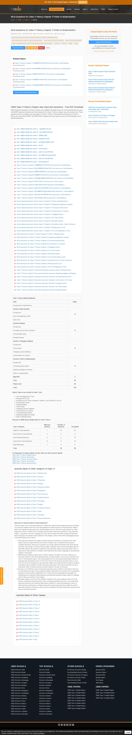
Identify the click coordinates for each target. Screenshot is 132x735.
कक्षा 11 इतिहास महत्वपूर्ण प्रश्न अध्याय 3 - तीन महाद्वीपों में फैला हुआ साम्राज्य (36, 155)
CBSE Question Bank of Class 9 (28, 608)
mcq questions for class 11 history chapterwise (27, 40)
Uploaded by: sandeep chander (97, 83)
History (64, 43)
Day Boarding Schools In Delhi (76, 683)
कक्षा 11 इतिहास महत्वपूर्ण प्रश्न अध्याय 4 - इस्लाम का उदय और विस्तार (34, 152)
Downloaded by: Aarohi (94, 111)
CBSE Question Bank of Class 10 (29, 604)
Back (48, 48)
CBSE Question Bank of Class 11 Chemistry (30, 480)
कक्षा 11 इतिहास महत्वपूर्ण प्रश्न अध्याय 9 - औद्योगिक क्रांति (31, 135)
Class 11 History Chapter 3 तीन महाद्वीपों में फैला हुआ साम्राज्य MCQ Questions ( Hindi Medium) (45, 191)
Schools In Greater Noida (47, 675)
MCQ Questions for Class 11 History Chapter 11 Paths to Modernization (34, 37)
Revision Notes (100, 675)
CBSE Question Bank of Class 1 (28, 636)
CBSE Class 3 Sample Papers (76, 695)
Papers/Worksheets (56, 9)
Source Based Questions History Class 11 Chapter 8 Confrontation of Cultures (42, 211)
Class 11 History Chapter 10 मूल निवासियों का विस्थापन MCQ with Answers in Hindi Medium (43, 68)
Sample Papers (100, 677)
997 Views (50, 34)
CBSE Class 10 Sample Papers (105, 693)
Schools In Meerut (45, 703)
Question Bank (100, 670)
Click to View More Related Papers (26, 92)
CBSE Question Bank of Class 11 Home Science (32, 494)
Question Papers (101, 672)
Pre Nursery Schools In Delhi (76, 677)
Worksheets (99, 683)
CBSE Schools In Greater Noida (21, 675)
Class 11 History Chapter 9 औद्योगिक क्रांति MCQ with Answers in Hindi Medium (40, 74)
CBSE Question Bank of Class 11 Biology (29, 483)
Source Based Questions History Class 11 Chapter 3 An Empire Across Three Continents (45, 224)
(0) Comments (39, 34)
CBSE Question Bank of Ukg (27, 639)
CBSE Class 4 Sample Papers (76, 698)
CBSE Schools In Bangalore (19, 690)
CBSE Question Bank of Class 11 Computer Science (33, 508)
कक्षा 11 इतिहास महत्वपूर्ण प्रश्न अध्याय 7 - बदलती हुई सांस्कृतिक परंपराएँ (35, 142)
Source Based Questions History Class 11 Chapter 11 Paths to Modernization (42, 201)
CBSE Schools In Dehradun (19, 714)
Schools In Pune (44, 688)
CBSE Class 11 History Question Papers (24, 459)
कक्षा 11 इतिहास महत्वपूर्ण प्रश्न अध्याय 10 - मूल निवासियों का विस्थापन (34, 132)
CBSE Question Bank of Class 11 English (29, 504)
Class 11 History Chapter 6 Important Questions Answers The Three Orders (41, 286)
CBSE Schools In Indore (18, 709)
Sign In (85, 9)
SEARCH (83, 2)
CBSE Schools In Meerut (18, 703)
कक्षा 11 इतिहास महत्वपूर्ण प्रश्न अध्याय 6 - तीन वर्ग (29, 145)
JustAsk (68, 9)
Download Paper (18, 48)
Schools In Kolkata (45, 696)
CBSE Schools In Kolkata (18, 696)
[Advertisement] (47, 52)
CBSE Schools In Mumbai (19, 685)
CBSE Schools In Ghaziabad (19, 680)
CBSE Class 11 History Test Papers (23, 461)
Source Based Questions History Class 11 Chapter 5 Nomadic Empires (39, 221)
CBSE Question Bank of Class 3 (28, 629)
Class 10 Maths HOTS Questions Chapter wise (103, 121)
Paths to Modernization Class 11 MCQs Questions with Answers (32, 43)
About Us (44, 9)
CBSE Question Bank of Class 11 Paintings (30, 515)
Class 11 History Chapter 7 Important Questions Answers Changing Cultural (41, 283)
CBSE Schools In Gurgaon (19, 683)
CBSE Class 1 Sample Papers (76, 690)
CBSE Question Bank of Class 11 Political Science (32, 497)
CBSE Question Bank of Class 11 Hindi (28, 511)
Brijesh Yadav (17, 34)
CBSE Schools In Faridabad (19, 677)
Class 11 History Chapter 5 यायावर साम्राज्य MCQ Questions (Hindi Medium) (40, 185)
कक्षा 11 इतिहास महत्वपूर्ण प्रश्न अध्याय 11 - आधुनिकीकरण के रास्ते (33, 129)
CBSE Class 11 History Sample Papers (24, 455)
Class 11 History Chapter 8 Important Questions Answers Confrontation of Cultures (44, 280)
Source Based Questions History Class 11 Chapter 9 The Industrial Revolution (42, 207)
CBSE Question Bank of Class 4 (28, 625)
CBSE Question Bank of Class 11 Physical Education (33, 518)
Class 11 (27, 20)
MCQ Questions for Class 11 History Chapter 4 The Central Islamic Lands (40, 257)
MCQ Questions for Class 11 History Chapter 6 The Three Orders (38, 250)
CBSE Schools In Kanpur (18, 706)
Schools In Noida (44, 672)
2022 (76, 43)
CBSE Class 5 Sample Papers (76, 700)
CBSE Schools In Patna (18, 701)
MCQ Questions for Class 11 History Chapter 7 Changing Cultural (38, 247)
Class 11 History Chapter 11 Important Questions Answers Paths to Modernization (43, 270)
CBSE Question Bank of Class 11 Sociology (30, 501)
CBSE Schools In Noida (18, 672)
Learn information (38, 733)
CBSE (19, 20)
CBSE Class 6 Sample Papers (76, 703)
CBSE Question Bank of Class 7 (28, 615)
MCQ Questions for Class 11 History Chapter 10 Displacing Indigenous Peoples (42, 237)
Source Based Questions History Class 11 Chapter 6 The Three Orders (39, 217)
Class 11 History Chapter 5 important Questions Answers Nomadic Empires (41, 290)
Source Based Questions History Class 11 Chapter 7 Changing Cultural (39, 214)
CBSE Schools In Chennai (19, 698)
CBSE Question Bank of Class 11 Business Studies (33, 487)
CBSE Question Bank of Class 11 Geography (31, 490)
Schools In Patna (44, 701)
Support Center (113, 9)
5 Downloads (60, 34)
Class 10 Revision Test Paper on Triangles (101, 115)
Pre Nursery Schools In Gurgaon (77, 675)
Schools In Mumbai (45, 685)
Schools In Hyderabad (46, 693)
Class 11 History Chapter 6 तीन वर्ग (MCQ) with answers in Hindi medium (39, 181)
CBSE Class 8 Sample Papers (76, 708)
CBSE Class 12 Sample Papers (105, 698)
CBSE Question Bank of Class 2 (28, 632)
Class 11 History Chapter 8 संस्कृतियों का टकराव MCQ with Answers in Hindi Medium (41, 79)
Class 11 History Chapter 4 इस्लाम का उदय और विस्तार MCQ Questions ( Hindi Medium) (43, 188)
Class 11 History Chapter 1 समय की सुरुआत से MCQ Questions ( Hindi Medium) (41, 198)
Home (13, 20)
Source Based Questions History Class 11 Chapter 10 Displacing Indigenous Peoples (44, 204)
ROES (103, 9)
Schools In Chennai (45, 698)
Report (41, 48)
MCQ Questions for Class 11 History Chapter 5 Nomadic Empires (38, 253)
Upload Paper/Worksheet (104, 42)
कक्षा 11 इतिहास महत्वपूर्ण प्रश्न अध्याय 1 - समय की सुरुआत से (32, 162)
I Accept (128, 732)
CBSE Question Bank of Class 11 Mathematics (31, 473)
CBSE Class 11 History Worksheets (23, 457)
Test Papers (99, 680)
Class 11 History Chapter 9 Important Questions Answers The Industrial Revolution (44, 276)
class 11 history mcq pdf (73, 40)
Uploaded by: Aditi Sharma (95, 75)
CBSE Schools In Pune (18, 688)
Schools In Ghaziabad (46, 680)
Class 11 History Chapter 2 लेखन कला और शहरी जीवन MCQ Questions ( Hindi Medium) (43, 194)
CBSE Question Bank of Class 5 (28, 622)
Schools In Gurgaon (45, 683)
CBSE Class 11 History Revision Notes (24, 463)
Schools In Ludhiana (45, 711)
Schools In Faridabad (45, 677)
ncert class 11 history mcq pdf (53, 40)
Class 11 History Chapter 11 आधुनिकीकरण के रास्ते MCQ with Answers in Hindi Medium (42, 63)
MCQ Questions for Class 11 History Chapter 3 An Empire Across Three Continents (44, 260)
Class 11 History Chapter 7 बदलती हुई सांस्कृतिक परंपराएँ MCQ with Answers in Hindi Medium (43, 85)
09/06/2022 (28, 34)
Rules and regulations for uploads (104, 51)
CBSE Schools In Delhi (18, 670)
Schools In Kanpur (45, 706)
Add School (94, 9)
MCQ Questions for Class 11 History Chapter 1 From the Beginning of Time (41, 267)
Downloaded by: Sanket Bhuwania (97, 117)
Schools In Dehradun (45, 714)
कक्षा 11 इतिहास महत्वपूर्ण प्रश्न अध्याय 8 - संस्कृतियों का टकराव (32, 139)
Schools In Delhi (44, 670)
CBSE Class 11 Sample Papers (105, 695)
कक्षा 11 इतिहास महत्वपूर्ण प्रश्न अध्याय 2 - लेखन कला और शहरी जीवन (34, 158)
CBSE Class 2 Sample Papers (76, 693)
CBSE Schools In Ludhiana (19, 711)
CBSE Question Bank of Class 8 (28, 611)
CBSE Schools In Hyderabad (20, 693)
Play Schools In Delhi (74, 680)
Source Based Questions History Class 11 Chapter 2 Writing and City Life (40, 227)
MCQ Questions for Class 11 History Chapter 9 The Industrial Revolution (40, 240)
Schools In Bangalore (46, 690)
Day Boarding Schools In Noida (77, 672)
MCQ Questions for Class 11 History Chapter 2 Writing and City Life (39, 263)
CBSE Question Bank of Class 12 (29, 601)
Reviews (77, 9)
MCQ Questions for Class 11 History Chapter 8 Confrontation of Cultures (40, 244)
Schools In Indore (44, 709)
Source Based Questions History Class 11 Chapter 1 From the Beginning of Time (43, 231)
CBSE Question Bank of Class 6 (28, 618)
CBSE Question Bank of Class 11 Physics (29, 476)
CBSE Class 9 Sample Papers (105, 690)
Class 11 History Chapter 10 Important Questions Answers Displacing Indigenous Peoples (46, 273)
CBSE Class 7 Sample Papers (76, 706)
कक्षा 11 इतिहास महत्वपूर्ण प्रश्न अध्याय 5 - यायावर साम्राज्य (31, 149)
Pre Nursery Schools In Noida (76, 670)
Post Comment (31, 48)
